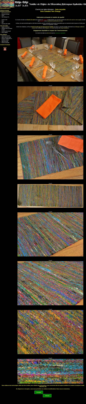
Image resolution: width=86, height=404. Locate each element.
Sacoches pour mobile (6, 23)
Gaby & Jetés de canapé (6, 37)
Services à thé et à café (6, 31)
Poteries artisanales (5, 42)
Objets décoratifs (5, 41)
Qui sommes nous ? (5, 8)
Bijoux (3, 21)
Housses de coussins (6, 35)
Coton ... (3, 15)
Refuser (47, 395)
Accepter (38, 392)
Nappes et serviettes (6, 27)
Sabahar (45, 19)
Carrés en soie (4, 19)
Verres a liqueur (5, 32)
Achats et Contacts (5, 44)
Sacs (3, 22)
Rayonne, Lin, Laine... (6, 14)
